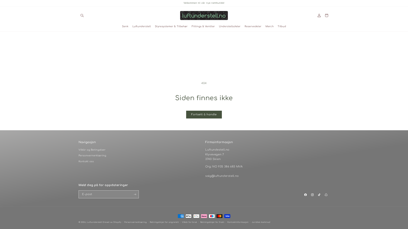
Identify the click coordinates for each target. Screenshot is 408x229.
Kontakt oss (86, 161)
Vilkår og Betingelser (92, 150)
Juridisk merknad (261, 222)
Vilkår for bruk (189, 222)
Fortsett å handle (204, 114)
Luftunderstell (94, 222)
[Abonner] (134, 194)
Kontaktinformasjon (238, 222)
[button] (82, 15)
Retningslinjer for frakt (212, 222)
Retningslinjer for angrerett (164, 222)
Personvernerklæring (92, 155)
